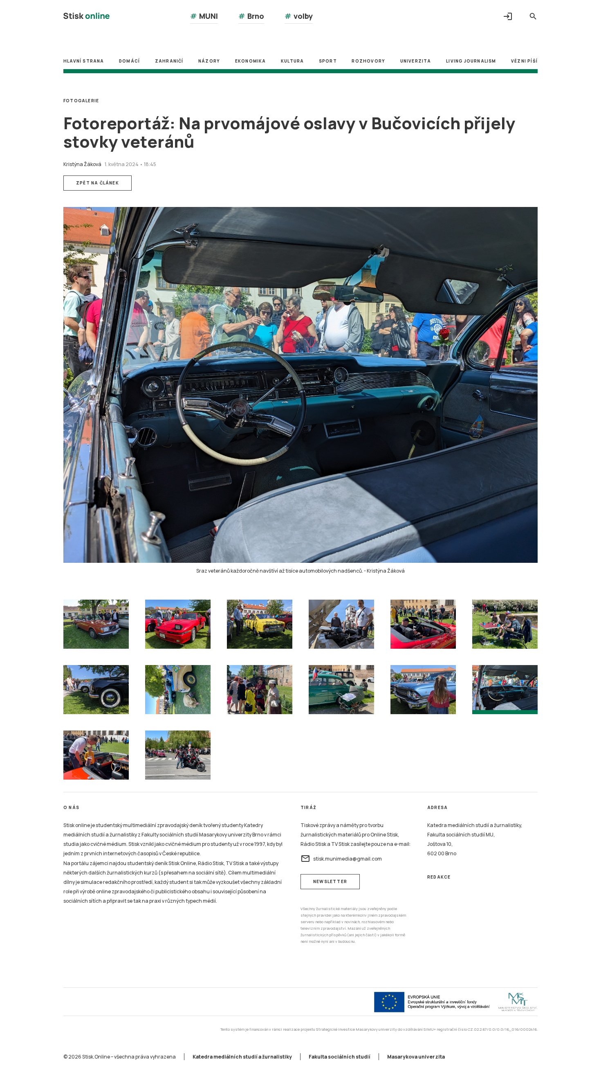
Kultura (292, 61)
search (533, 16)
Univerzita (415, 61)
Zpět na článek (97, 183)
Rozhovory (368, 61)
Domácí (129, 61)
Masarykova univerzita (416, 1056)
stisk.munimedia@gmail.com (341, 858)
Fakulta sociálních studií (339, 1056)
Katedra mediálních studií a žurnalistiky (242, 1056)
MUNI (204, 16)
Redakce (439, 877)
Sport (328, 61)
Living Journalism (471, 61)
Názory (209, 61)
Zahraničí (169, 61)
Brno (251, 16)
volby (299, 16)
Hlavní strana (83, 61)
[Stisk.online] (86, 17)
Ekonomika (250, 61)
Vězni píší (524, 61)
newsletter (330, 881)
